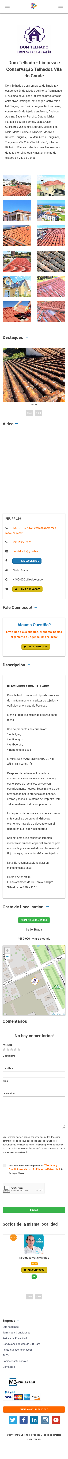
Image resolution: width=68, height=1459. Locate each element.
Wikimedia (61, 1014)
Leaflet (53, 1014)
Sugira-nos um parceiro (34, 1409)
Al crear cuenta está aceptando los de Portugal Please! (36, 1169)
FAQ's (6, 1355)
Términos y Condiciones (16, 1332)
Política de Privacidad (15, 1338)
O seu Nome (9, 1056)
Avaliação (7, 1045)
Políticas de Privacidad (47, 1169)
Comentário (9, 1093)
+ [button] (7, 950)
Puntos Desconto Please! (17, 1349)
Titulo (5, 1081)
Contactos (9, 1366)
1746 (14, 1238)
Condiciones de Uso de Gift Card (21, 1344)
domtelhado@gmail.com (26, 551)
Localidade (8, 1068)
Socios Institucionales (15, 1361)
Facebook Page (30, 561)
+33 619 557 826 (21, 542)
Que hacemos (11, 1326)
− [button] (7, 956)
